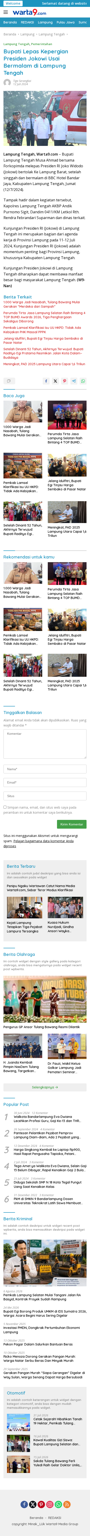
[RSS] (67, 1505)
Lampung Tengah (16, 44)
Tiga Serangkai (22, 81)
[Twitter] (32, 1505)
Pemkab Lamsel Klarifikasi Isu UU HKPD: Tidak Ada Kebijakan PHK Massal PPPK (42, 330)
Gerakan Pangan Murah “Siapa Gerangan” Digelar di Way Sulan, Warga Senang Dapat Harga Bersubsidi (44, 1375)
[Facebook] (24, 1505)
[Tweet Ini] (55, 381)
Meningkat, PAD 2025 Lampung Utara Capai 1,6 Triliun (44, 364)
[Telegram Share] (73, 381)
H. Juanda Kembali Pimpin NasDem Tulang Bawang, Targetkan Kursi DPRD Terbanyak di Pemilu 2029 (22, 1066)
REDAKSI (54, 1518)
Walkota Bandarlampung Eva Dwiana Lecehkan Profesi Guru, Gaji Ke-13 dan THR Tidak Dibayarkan (46, 1119)
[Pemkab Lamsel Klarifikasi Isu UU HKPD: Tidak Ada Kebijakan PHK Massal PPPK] (22, 465)
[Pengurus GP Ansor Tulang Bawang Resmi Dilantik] (45, 999)
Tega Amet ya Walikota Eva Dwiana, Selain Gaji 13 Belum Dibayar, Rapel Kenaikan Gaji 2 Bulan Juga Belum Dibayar (50, 1168)
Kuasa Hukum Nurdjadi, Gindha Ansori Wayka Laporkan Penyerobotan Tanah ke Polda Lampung (64, 926)
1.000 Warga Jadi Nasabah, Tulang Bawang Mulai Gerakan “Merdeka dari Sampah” (41, 304)
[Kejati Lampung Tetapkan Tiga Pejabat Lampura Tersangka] (24, 907)
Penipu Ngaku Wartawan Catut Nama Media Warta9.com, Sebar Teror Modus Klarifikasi (41, 888)
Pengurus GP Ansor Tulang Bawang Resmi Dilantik (41, 1027)
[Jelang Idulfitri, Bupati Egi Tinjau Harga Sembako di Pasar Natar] (67, 465)
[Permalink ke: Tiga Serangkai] (7, 82)
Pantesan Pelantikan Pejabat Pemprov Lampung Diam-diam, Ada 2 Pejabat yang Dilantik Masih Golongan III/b (46, 1135)
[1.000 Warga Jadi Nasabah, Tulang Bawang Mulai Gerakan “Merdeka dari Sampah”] (22, 411)
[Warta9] (28, 12)
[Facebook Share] (46, 381)
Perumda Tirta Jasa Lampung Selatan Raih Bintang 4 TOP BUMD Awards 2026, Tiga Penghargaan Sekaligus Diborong (44, 317)
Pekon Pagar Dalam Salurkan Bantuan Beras (38, 1344)
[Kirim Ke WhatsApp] (83, 381)
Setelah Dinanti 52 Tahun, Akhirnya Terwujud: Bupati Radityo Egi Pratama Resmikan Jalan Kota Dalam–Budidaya (43, 353)
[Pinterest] (41, 1505)
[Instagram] (50, 1505)
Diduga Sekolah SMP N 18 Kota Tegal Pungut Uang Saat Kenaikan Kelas (47, 1184)
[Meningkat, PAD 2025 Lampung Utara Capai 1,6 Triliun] (67, 512)
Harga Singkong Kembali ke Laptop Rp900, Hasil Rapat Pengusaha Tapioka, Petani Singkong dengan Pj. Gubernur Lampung (47, 1152)
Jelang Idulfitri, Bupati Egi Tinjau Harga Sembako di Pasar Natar (43, 340)
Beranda (36, 1518)
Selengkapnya (43, 1087)
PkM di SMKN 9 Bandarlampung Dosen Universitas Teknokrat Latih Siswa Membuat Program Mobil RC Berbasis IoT (47, 1201)
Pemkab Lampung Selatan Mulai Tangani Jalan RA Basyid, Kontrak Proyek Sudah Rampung (42, 1297)
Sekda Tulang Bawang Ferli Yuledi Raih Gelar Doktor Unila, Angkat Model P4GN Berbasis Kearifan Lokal (56, 1463)
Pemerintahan (41, 44)
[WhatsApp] (58, 1505)
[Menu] (6, 12)
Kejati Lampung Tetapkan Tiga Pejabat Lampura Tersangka (24, 927)
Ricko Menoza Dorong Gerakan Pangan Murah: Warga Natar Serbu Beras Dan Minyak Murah (39, 1358)
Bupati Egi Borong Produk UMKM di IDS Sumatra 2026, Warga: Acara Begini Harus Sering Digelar (45, 1313)
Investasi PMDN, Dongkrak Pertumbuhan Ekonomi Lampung (41, 1330)
